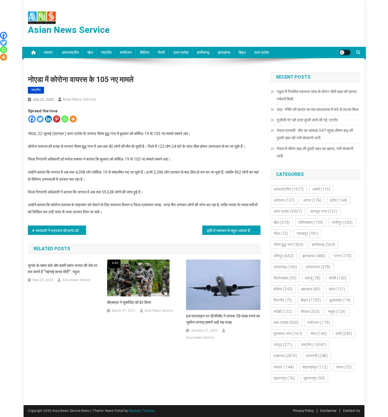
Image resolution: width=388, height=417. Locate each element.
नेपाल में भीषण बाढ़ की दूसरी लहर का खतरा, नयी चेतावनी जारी (315, 152)
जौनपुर (284, 256)
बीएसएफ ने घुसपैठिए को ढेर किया (129, 302)
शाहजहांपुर (314, 367)
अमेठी (321, 189)
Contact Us (351, 411)
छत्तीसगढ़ (203, 52)
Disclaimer (328, 411)
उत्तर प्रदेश (181, 52)
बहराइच (310, 289)
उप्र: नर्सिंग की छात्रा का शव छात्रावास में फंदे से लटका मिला (317, 109)
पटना (343, 256)
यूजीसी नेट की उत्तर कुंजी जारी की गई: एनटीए (307, 120)
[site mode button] (345, 52)
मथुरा (337, 311)
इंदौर (338, 200)
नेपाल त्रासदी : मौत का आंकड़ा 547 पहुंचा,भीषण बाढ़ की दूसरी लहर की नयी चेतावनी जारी (315, 134)
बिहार (242, 52)
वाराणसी (317, 355)
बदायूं (312, 278)
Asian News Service (69, 29)
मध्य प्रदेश (261, 52)
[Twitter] (40, 119)
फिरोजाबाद (285, 278)
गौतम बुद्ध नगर (288, 244)
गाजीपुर (342, 222)
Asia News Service (79, 99)
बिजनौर (283, 300)
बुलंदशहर (340, 300)
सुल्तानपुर (314, 378)
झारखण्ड (224, 52)
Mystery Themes (142, 411)
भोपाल (310, 311)
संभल (344, 367)
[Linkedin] (48, 119)
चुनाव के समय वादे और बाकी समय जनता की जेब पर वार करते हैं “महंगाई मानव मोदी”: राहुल (62, 268)
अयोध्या (284, 200)
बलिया (283, 289)
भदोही (283, 311)
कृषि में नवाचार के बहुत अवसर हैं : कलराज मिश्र (233, 230)
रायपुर (283, 344)
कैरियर (144, 52)
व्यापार (48, 52)
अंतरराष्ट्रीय (70, 52)
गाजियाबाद (310, 222)
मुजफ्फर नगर (288, 333)
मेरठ (319, 333)
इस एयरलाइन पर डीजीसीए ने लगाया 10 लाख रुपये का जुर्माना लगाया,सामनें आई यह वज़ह (223, 319)
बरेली (338, 278)
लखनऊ (285, 355)
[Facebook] (32, 119)
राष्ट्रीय (106, 52)
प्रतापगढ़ (285, 267)
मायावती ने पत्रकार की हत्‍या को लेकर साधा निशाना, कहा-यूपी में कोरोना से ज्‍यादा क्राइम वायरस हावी (61, 230)
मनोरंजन (126, 52)
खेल (90, 52)
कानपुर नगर (323, 211)
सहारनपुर (284, 378)
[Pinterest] (56, 119)
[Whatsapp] (64, 119)
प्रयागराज (318, 267)
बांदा (337, 289)
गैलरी (161, 52)
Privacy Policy (303, 411)
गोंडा (281, 233)
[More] (73, 119)
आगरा (312, 200)
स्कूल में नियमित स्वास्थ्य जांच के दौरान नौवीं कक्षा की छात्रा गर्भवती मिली (317, 95)
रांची (343, 333)
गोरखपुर (307, 233)
